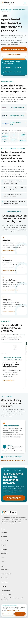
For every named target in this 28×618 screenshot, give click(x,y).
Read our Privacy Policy (13, 610)
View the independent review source (13, 460)
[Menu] (25, 3)
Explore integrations (10, 312)
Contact (3, 561)
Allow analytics (20, 613)
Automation (4, 536)
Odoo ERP (4, 532)
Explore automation (9, 270)
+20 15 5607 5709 (6, 594)
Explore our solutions (14, 54)
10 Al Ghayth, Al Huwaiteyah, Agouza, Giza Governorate (12, 599)
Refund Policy (4, 578)
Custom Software (5, 541)
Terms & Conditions (6, 574)
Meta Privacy (4, 582)
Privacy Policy (4, 569)
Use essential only (8, 613)
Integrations (4, 545)
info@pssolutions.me (6, 590)
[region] (14, 437)
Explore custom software (11, 290)
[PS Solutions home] (7, 3)
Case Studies (4, 553)
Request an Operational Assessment (14, 49)
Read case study (9, 380)
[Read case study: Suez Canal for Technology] (12, 348)
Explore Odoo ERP (9, 250)
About (2, 557)
